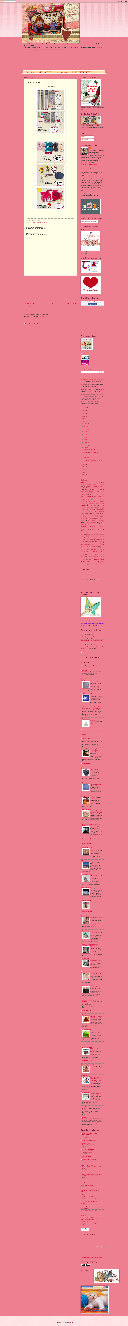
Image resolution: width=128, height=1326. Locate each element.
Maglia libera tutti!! (87, 1010)
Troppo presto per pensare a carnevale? (93, 460)
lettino (103, 518)
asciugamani (88, 486)
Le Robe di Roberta (87, 959)
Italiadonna (83, 1203)
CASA (97, 498)
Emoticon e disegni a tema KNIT (88, 1196)
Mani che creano (86, 1029)
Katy (92, 148)
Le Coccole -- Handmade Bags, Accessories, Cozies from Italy (90, 944)
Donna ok (83, 1194)
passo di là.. (85, 1108)
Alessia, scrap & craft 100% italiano (91, 707)
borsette (94, 493)
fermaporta (100, 511)
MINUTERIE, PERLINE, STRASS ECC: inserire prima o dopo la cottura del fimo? (96, 1079)
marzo (85, 442)
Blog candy (91, 491)
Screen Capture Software (87, 1185)
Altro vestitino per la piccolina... (91, 455)
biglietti (94, 489)
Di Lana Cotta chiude (87, 740)
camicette (100, 494)
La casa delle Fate (86, 900)
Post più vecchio (71, 303)
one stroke (100, 536)
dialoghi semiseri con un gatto (90, 749)
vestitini (98, 563)
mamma (91, 531)
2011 (83, 469)
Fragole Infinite (86, 796)
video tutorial (84, 565)
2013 (83, 464)
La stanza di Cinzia (87, 911)
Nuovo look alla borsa (95, 986)
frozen (102, 513)
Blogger (71, 1322)
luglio (85, 431)
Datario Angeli (85, 1136)
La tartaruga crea (87, 916)
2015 (83, 419)
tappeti (91, 554)
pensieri (84, 539)
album (95, 484)
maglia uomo (99, 524)
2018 (83, 411)
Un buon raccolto (94, 960)
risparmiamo (101, 546)
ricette (91, 546)
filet (81, 513)
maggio (86, 437)
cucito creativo (94, 505)
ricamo (86, 546)
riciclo (95, 546)
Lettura (84, 520)
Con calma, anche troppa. (96, 875)
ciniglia (96, 499)
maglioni (85, 531)
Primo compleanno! (94, 750)
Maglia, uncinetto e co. (88, 1015)
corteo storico (101, 501)
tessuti (101, 554)
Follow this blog (92, 304)
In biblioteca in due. (87, 1118)
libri (89, 520)
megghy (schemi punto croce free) (89, 1210)
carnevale (83, 498)
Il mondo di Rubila (87, 847)
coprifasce (85, 501)
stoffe (86, 554)
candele (82, 496)
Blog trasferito (85, 671)
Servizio (91, 553)
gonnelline (83, 516)
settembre (86, 426)
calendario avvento (85, 494)
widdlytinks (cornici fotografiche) (89, 1224)
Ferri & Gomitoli (86, 768)
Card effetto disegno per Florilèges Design (95, 1094)
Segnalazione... (87, 457)
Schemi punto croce (61, 72)
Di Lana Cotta (86, 738)
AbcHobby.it (85, 670)
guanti (95, 516)
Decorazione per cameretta (88, 1161)
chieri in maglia (86, 730)
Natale (87, 536)
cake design (99, 493)
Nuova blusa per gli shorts (96, 917)
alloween (100, 484)
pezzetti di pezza (86, 1043)
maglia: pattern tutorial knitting (92, 527)
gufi (99, 516)
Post (84, 136)
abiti (98, 482)
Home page (30, 72)
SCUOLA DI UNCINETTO (81, 72)
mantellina (97, 531)
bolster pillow (99, 491)
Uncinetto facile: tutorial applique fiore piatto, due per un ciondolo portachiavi (91, 709)
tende (96, 554)
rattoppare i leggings (85, 544)
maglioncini (100, 529)
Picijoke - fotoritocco (86, 1221)
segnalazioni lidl (43, 222)
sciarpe (100, 549)
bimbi (82, 491)
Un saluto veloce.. (94, 1031)
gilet (88, 515)
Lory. (93, 520)
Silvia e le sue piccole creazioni (90, 1076)
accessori (89, 484)
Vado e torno (93, 827)
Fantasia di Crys (86, 763)
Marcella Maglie (84, 1208)
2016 (83, 416)
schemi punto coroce (91, 549)
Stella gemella (93, 695)
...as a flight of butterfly (88, 666)
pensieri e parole (93, 539)
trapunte (93, 558)
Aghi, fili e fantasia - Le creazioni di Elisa (91, 679)
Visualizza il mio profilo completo (89, 164)
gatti (83, 515)
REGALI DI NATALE (86, 1188)
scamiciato (97, 548)
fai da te (33, 222)
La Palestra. (93, 797)
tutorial (102, 558)
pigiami (90, 541)
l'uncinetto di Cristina (88, 972)
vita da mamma (92, 564)
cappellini (90, 496)
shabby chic (98, 553)
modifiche (88, 534)
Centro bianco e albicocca (96, 973)
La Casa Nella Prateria (88, 1165)
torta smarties (83, 558)
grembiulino (89, 516)
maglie (93, 529)
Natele (94, 536)
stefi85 (84, 1107)
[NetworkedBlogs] (92, 302)
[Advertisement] (50, 289)
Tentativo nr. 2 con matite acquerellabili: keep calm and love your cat (96, 812)
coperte (102, 499)
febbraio (86, 445)
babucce (95, 486)
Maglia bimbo (90, 522)
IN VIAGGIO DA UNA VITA (89, 1159)
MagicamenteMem (87, 985)
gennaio (86, 447)
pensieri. (101, 539)
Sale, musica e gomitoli (88, 1065)
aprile (85, 439)
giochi (93, 515)
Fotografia (87, 513)
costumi (91, 503)
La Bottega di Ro (86, 887)
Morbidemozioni (85, 1213)
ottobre (86, 423)
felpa (90, 511)
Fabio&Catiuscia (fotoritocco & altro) (90, 1199)
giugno (86, 434)
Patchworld (83, 1215)
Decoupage (101, 507)
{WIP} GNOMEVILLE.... (90, 450)
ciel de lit (90, 499)
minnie (102, 531)
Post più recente (29, 303)
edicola (91, 509)
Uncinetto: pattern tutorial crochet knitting (92, 562)
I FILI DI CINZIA (87, 843)
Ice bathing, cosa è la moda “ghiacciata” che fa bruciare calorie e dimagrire (91, 1174)
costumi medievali (98, 503)
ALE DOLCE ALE (87, 694)
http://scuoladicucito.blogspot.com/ (89, 1201)
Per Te (91, 862)
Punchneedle (93, 1048)
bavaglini (87, 489)
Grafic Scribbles (86, 809)
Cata (83, 719)
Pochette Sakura (94, 932)
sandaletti (84, 548)
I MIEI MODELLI (44, 72)
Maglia (37, 222)
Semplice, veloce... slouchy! (94, 770)
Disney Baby (85, 509)
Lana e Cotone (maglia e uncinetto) (91, 931)
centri (101, 498)
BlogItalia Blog (86, 1143)
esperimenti (97, 509)
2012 (83, 467)
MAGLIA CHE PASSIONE (89, 1000)
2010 (83, 472)
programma (41, 316)
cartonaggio (90, 498)
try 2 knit (84, 1117)
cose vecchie (84, 503)
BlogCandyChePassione (88, 1140)
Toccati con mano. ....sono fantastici (89, 633)
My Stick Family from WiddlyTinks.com (92, 1257)
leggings (97, 518)
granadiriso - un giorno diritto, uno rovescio (91, 824)
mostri (101, 534)
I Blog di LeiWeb (86, 839)
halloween (92, 947)
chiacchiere (83, 499)
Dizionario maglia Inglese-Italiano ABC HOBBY (90, 1191)
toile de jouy (89, 556)
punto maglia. (99, 543)
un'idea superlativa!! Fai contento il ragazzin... (92, 640)
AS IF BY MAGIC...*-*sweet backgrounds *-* (89, 1133)
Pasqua (82, 537)
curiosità (89, 507)
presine (82, 543)
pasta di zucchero (89, 537)
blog (86, 491)
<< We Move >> (94, 720)
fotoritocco (96, 513)
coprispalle (93, 501)
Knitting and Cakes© (87, 874)
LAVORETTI (85, 1001)
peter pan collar (84, 541)
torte (89, 558)
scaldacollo (90, 548)
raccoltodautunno (87, 1047)
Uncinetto (85, 559)
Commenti (85, 139)
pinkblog (84, 1173)
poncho (100, 541)
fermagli (94, 511)
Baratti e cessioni (90, 487)
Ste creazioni (85, 1092)
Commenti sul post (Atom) (35, 307)
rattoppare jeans (95, 544)
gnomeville (99, 515)
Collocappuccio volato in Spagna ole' (96, 1016)
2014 (83, 421)
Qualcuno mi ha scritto (87, 1152)
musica (82, 536)
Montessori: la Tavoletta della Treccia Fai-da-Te (92, 1167)
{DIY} (83, 483)
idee (86, 518)
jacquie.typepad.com (85, 1206)
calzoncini (94, 494)
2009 (83, 475)
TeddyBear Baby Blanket (96, 784)
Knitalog (92, 518)
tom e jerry (96, 556)
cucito (83, 505)
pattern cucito (98, 537)
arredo (82, 486)
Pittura (95, 541)
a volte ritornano (91, 482)
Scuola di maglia (85, 551)
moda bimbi (84, 532)
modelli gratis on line (93, 532)
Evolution (92, 1066)
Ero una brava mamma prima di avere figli (88, 1150)
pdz (103, 537)
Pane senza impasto (94, 849)
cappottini (100, 496)
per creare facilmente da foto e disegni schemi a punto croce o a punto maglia (92, 1218)
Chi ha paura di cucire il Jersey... (91, 452)
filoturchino (85, 783)
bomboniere (83, 493)
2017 (83, 413)
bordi (89, 493)
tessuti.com (83, 556)
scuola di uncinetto (97, 551)
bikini (101, 489)
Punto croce (89, 543)
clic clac (84, 734)
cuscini (95, 507)
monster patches (95, 534)
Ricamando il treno (87, 1060)
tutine (98, 558)
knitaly (84, 861)
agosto (85, 429)
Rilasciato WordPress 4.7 (88, 1145)
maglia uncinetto (90, 524)
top (101, 556)
